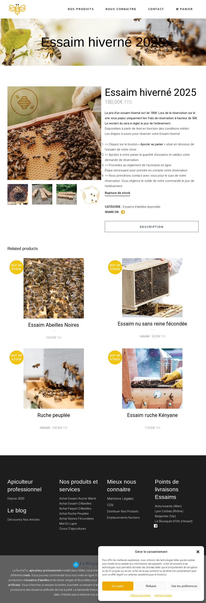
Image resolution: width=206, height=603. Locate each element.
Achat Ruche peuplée (74, 513)
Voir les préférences (184, 586)
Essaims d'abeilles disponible (141, 206)
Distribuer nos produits (122, 511)
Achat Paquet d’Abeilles (75, 508)
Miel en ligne (68, 523)
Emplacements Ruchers (123, 517)
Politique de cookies (140, 595)
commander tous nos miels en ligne (71, 575)
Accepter (118, 586)
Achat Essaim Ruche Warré (77, 498)
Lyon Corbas (163, 511)
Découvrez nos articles (23, 519)
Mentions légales (163, 595)
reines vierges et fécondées (74, 580)
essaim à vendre (55, 585)
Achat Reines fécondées (76, 518)
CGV (110, 505)
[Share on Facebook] (123, 212)
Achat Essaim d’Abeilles (75, 503)
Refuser (151, 586)
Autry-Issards (163, 506)
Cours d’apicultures (72, 528)
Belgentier (162, 516)
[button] (198, 552)
